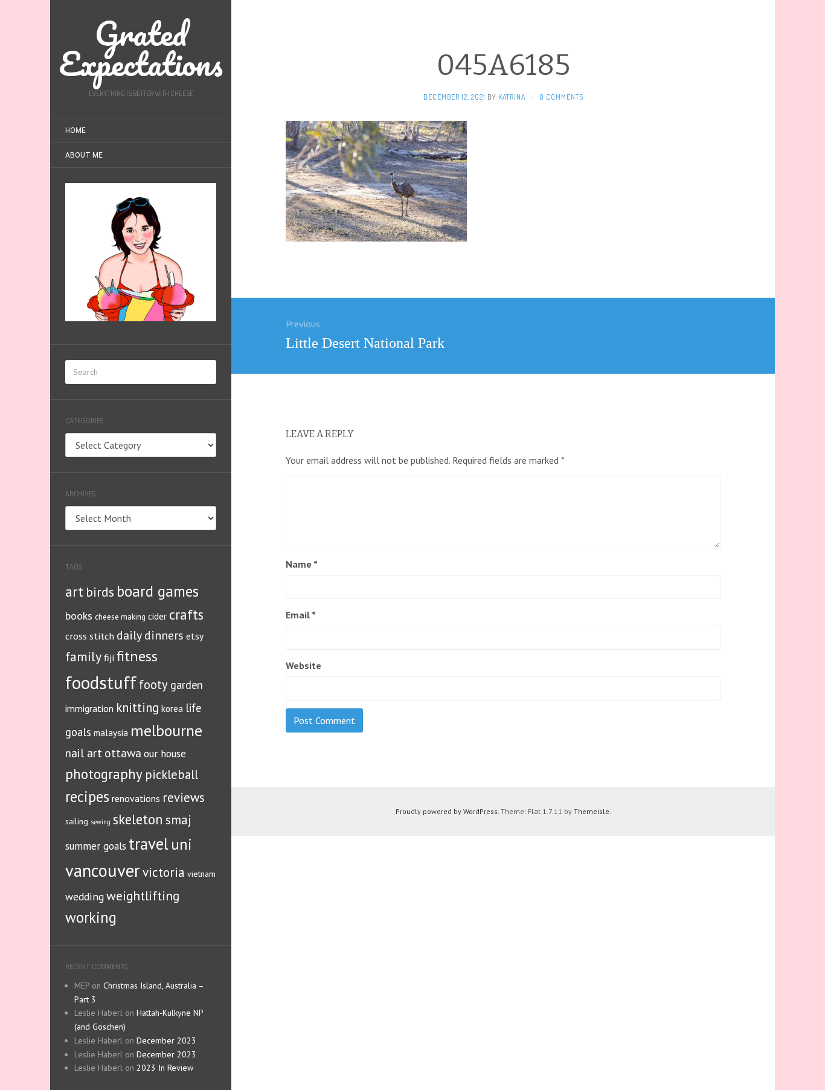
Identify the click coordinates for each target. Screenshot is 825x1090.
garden (186, 685)
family (83, 656)
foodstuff (100, 682)
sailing (76, 821)
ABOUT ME (84, 155)
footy (153, 684)
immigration (89, 708)
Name (302, 564)
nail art (83, 753)
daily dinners (150, 635)
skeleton (138, 819)
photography (104, 774)
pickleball (171, 774)
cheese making (120, 617)
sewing (101, 822)
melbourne (166, 730)
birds (100, 591)
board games (158, 591)
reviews (183, 797)
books (78, 616)
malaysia (111, 733)
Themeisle (591, 811)
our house (165, 753)
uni (181, 844)
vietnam (201, 873)
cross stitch (89, 635)
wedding (84, 896)
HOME (75, 130)
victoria (164, 872)
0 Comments (561, 96)
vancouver (102, 870)
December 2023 (166, 1040)
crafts (186, 614)
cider (157, 616)
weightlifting (142, 895)
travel (149, 843)
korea (172, 708)
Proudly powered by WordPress (447, 811)
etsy (195, 636)
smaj (178, 820)
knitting (137, 707)
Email (301, 615)
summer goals (95, 846)
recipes (87, 796)
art (74, 591)
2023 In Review (164, 1067)
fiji (109, 657)
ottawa (122, 752)
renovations (136, 798)
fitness (137, 656)
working (91, 917)
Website (303, 665)
